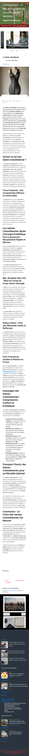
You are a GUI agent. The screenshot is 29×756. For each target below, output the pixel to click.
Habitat (11, 719)
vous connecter (12, 590)
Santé (10, 672)
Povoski (11, 607)
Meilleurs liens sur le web (8, 699)
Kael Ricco (7, 64)
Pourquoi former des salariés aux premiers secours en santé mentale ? (18, 686)
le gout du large (5, 701)
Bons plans (6, 571)
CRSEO (13, 700)
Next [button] (23, 614)
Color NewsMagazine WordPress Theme (13, 752)
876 (5, 695)
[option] (14, 40)
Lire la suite (5, 680)
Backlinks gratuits (6, 700)
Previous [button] (6, 614)
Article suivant (20, 580)
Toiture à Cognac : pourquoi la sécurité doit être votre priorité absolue (17, 644)
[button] (23, 23)
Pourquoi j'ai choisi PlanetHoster (13, 703)
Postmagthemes (14, 753)
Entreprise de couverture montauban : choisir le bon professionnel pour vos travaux (14, 602)
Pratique (17, 719)
